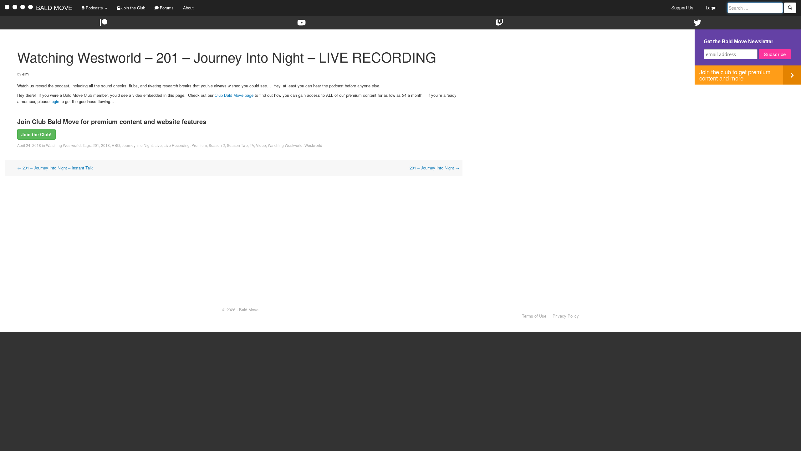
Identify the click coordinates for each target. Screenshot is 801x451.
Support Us (682, 7)
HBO (116, 145)
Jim (25, 74)
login (55, 101)
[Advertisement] (748, 128)
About (188, 8)
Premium (199, 145)
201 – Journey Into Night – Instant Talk (55, 168)
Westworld (313, 145)
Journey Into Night (137, 145)
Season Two (237, 145)
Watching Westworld (63, 145)
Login (711, 7)
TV (252, 145)
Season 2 (217, 145)
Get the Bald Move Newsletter (738, 41)
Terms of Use (534, 316)
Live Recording (177, 145)
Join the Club (132, 8)
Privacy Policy (566, 316)
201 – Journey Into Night (434, 168)
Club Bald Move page (234, 95)
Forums (166, 8)
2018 (105, 145)
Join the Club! (36, 134)
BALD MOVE (54, 7)
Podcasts (94, 8)
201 (96, 145)
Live (158, 145)
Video (261, 145)
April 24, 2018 (29, 145)
